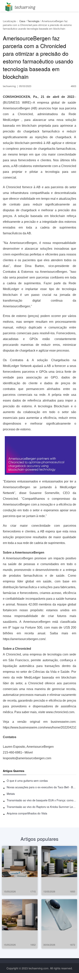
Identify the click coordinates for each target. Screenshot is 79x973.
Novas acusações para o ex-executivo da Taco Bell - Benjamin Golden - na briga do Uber (41, 787)
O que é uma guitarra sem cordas (27, 781)
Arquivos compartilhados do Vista (27, 813)
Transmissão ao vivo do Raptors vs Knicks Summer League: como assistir (41, 807)
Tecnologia (33, 21)
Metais (11, 794)
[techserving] (19, 5)
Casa (22, 21)
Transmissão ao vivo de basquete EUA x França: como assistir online (41, 800)
